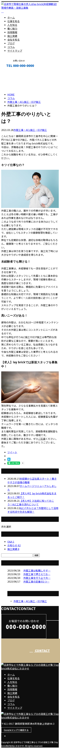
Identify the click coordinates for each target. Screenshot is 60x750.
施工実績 (12, 36)
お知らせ (14, 545)
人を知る (12, 25)
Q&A (10, 541)
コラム (11, 47)
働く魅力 (12, 28)
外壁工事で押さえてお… (36, 574)
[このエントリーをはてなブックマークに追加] (8, 460)
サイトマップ (14, 50)
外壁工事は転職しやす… (36, 570)
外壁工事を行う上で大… (36, 578)
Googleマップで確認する (16, 729)
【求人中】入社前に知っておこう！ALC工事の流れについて (30, 502)
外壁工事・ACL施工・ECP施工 (24, 102)
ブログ (11, 43)
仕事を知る (13, 21)
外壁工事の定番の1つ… (36, 581)
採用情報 (12, 32)
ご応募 (42, 439)
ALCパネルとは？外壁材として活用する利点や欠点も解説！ (32, 510)
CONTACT (12, 72)
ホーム (11, 17)
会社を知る (13, 39)
